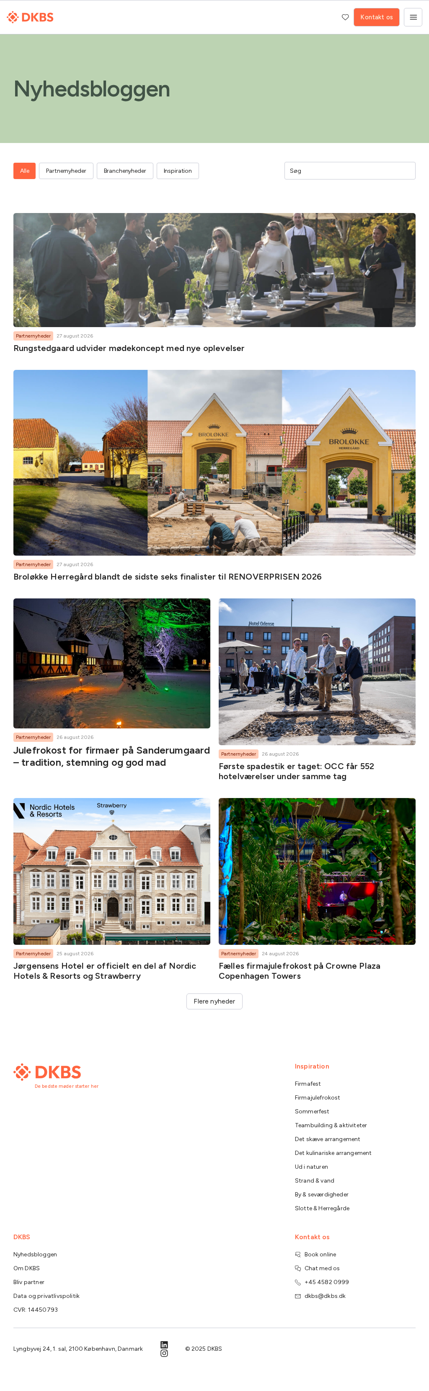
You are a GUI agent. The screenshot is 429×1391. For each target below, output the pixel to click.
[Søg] (406, 171)
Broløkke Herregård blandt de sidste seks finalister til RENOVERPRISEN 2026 (167, 577)
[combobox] (344, 171)
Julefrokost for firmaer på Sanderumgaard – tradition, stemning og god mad (111, 756)
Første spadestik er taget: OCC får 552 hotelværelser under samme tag (296, 771)
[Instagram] (164, 1353)
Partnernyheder (33, 336)
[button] (214, 1001)
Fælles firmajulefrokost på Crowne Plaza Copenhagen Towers (299, 971)
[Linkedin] (164, 1345)
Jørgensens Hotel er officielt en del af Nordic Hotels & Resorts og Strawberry (104, 971)
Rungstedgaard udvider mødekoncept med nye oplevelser (129, 348)
